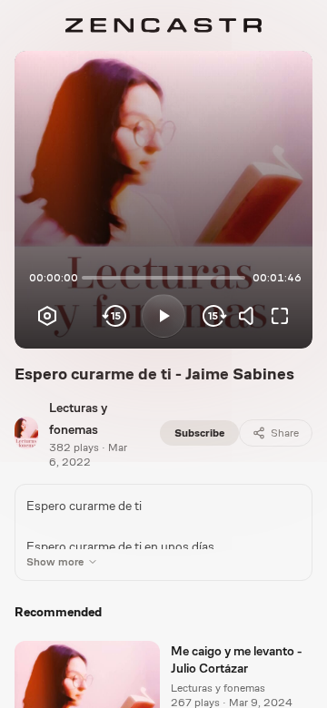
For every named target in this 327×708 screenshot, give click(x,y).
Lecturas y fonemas (218, 688)
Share (285, 433)
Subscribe (199, 433)
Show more (55, 562)
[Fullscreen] (279, 315)
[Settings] (47, 315)
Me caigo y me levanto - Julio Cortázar (236, 659)
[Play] (163, 316)
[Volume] (250, 315)
